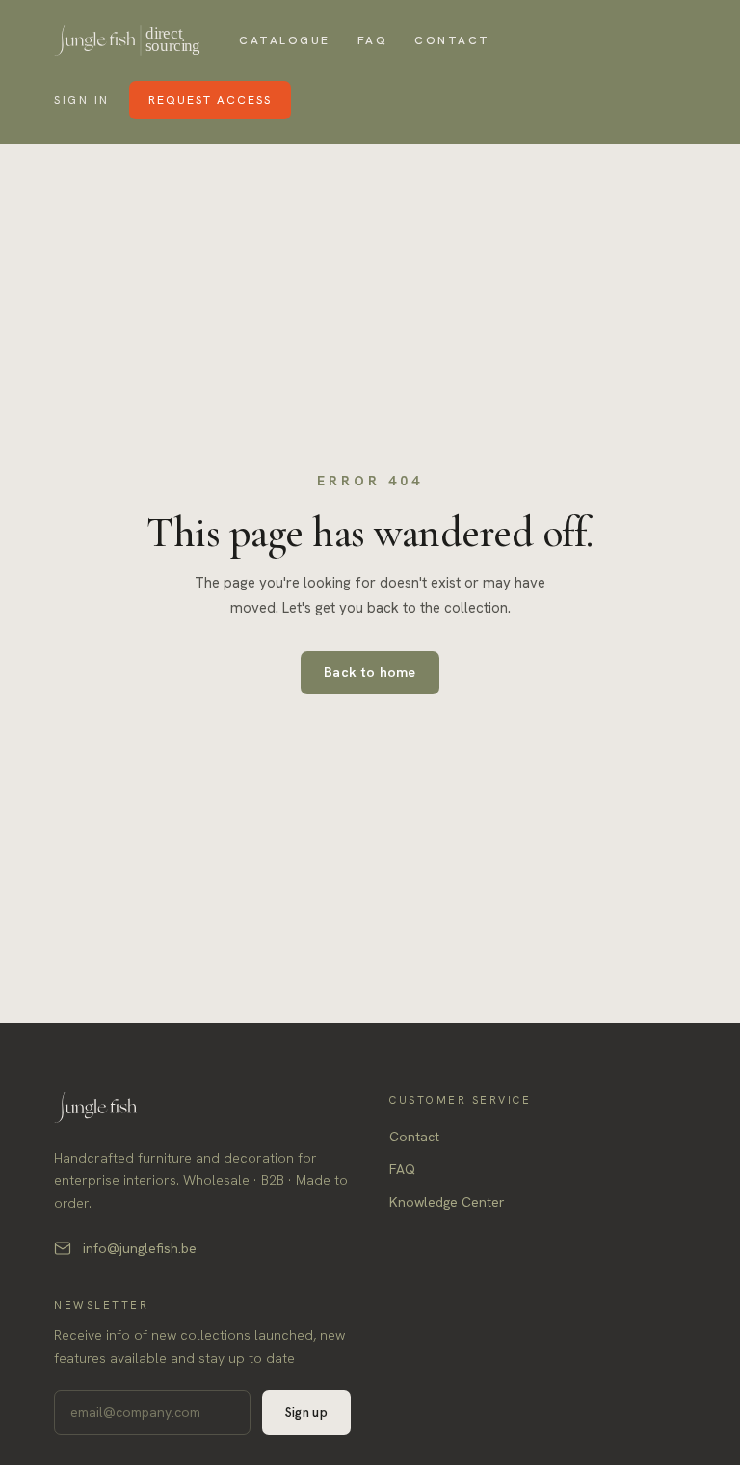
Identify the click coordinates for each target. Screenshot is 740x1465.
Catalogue (284, 40)
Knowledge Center (447, 1202)
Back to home (370, 672)
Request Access (210, 100)
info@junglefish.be (140, 1248)
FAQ (372, 40)
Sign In (82, 100)
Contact (452, 40)
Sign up (306, 1412)
